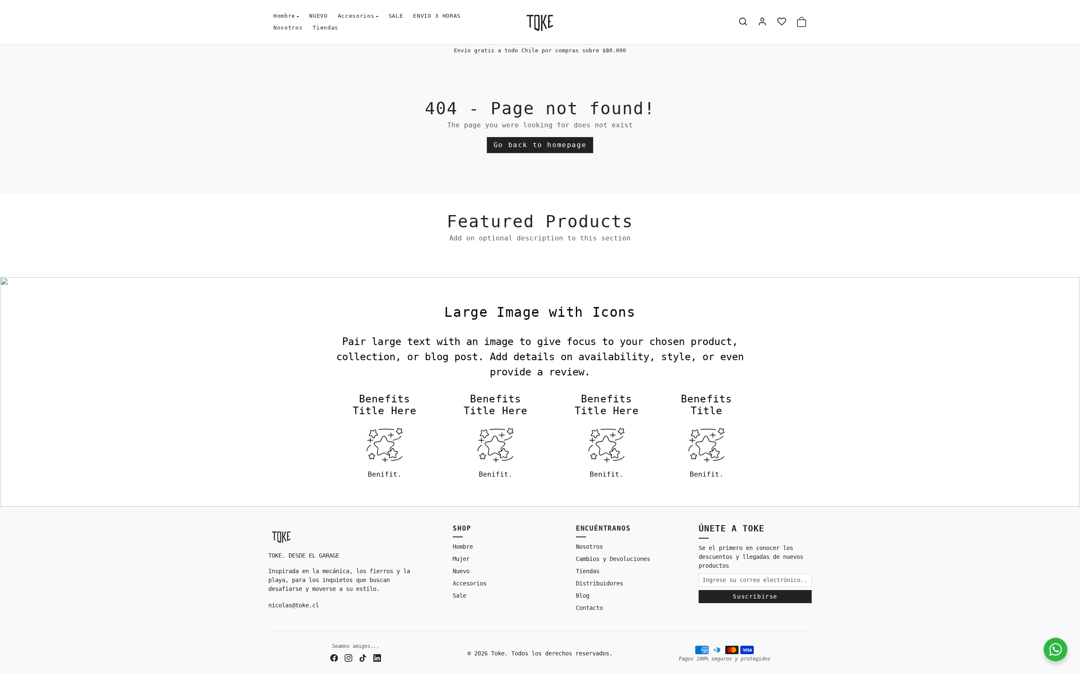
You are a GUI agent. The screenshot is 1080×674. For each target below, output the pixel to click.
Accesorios (469, 583)
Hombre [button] (284, 16)
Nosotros (287, 27)
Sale (459, 595)
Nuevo (461, 571)
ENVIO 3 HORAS (437, 16)
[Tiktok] (363, 658)
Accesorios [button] (356, 16)
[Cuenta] (762, 21)
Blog (582, 595)
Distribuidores (599, 583)
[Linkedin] (377, 658)
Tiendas (325, 27)
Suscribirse (755, 596)
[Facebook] (334, 658)
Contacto (589, 607)
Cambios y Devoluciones (613, 558)
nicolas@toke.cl (293, 605)
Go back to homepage (540, 145)
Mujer (461, 558)
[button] (743, 21)
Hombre (463, 546)
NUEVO (318, 16)
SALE (396, 16)
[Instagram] (348, 658)
